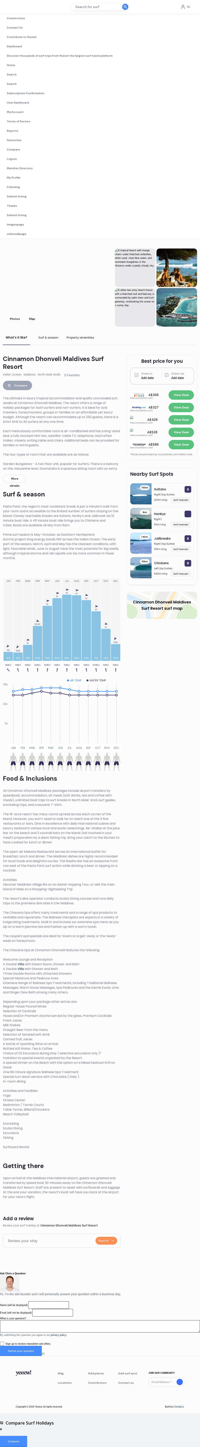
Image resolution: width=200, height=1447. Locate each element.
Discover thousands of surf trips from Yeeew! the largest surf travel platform (60, 55)
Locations (65, 1382)
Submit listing (17, 196)
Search (12, 74)
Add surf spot (127, 1373)
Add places (96, 1373)
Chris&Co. (178, 1406)
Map (32, 319)
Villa (21, 964)
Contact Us (15, 27)
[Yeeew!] (17, 7)
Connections (16, 18)
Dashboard (14, 46)
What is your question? (13, 1318)
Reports (12, 130)
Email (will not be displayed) (16, 1312)
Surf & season (48, 337)
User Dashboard (18, 102)
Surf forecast (180, 499)
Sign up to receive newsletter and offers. (28, 1343)
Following (13, 187)
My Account (15, 112)
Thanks (12, 205)
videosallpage (16, 234)
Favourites (14, 140)
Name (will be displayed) (14, 1305)
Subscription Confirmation (25, 93)
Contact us (126, 1382)
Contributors (97, 1382)
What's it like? (16, 337)
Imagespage (15, 224)
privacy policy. (59, 1334)
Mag (61, 1373)
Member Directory (20, 168)
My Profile (14, 177)
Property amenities (80, 337)
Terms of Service (18, 121)
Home (11, 65)
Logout (12, 159)
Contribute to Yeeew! (22, 37)
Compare (13, 149)
